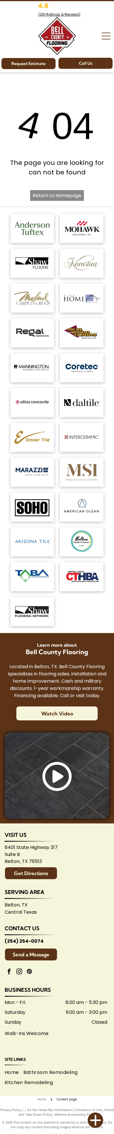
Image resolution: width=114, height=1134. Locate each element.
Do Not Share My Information (49, 1110)
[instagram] (19, 972)
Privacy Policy (10, 1110)
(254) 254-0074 (24, 941)
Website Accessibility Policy (75, 1114)
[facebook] (9, 972)
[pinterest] (29, 972)
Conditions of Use (88, 1110)
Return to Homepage (57, 195)
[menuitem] (14, 1072)
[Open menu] (106, 36)
